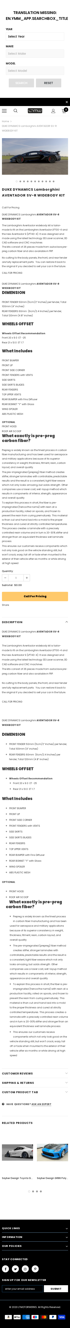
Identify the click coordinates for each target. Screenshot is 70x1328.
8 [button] (42, 181)
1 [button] (17, 181)
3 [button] (24, 181)
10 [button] (50, 181)
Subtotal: (7, 585)
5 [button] (31, 181)
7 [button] (39, 181)
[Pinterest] (35, 1268)
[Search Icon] (16, 111)
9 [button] (46, 181)
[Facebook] (5, 1268)
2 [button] (20, 181)
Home (5, 121)
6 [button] (35, 181)
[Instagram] (25, 1268)
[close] (67, 102)
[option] (35, 156)
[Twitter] (15, 1268)
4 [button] (28, 181)
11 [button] (53, 181)
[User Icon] (53, 111)
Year (9, 29)
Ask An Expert (42, 1104)
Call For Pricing (35, 596)
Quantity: (7, 571)
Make (9, 46)
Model (11, 63)
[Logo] (35, 110)
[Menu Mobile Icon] (4, 111)
